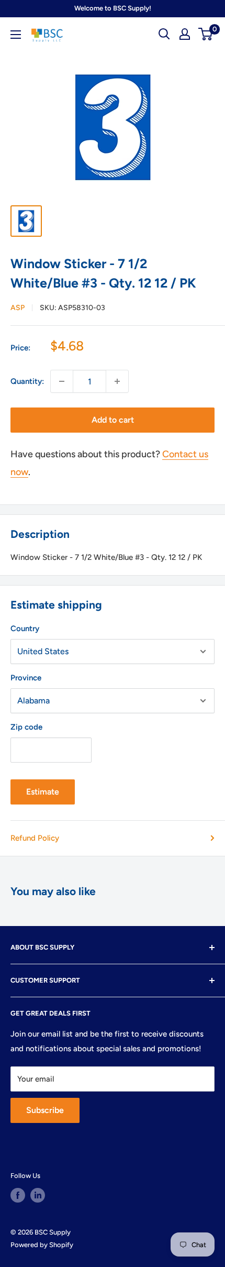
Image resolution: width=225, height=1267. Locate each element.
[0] (205, 34)
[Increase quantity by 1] (117, 381)
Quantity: (27, 381)
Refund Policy (34, 838)
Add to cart (113, 420)
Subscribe (45, 1110)
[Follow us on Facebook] (17, 1195)
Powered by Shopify (41, 1245)
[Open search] (164, 34)
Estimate (42, 792)
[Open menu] (15, 34)
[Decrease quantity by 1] (62, 381)
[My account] (184, 34)
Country (24, 628)
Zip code (26, 727)
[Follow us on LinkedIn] (37, 1195)
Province (25, 677)
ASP (17, 307)
